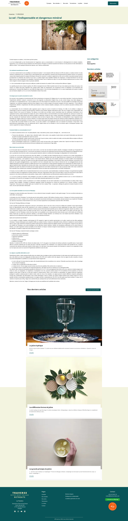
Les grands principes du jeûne (40, 469)
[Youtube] (21, 511)
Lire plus (31, 352)
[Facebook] (14, 511)
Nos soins (65, 3)
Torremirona (73, 3)
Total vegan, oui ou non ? (113, 104)
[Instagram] (18, 511)
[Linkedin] (24, 511)
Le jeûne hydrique (36, 345)
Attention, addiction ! (113, 87)
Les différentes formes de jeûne (41, 407)
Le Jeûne (80, 3)
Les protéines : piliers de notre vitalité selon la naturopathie (110, 74)
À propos (49, 3)
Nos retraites (56, 3)
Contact (86, 3)
